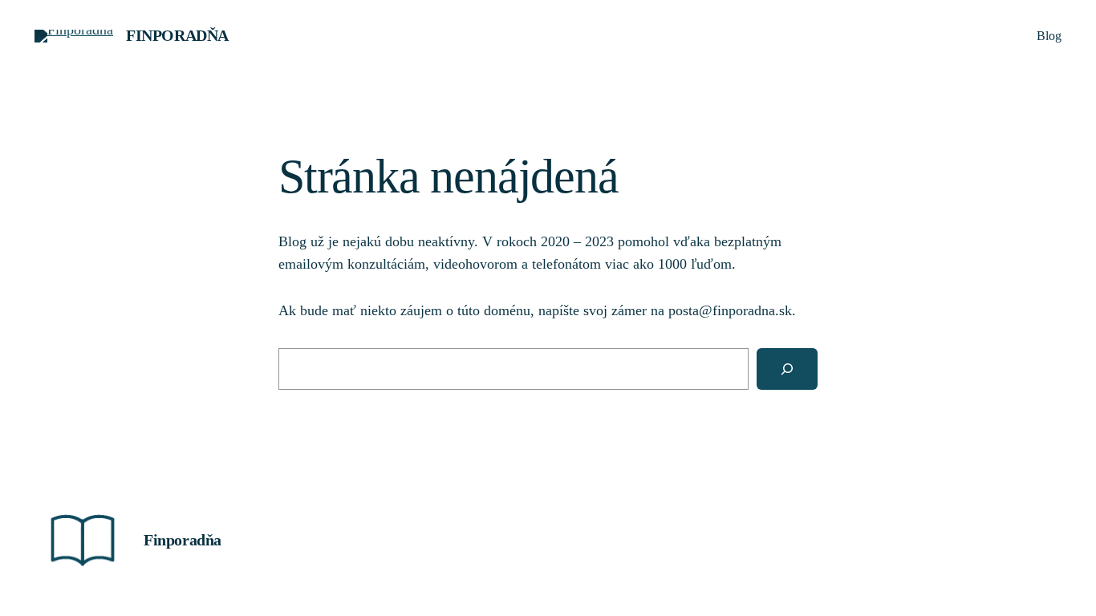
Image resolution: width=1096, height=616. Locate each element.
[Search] (787, 369)
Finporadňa (177, 35)
